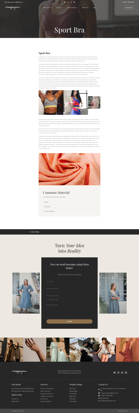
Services (59, 7)
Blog (94, 7)
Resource (85, 7)
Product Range (71, 7)
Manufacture (47, 7)
